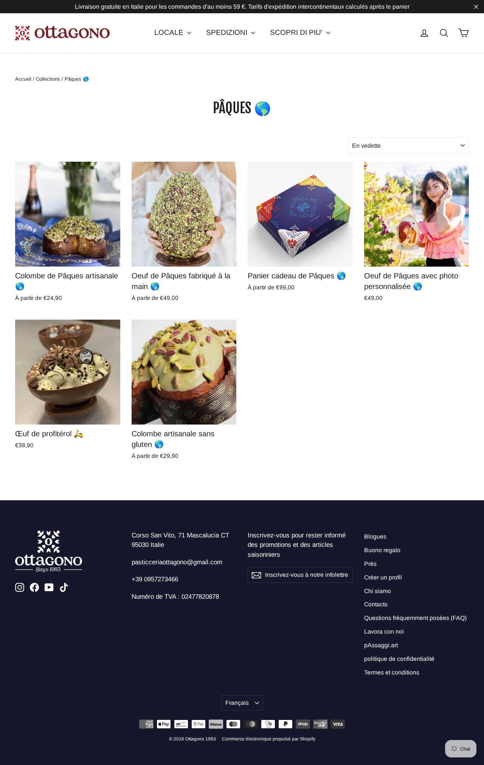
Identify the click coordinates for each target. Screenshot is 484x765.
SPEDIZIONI (227, 32)
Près (370, 563)
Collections (48, 79)
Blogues (375, 536)
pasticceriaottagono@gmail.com (177, 562)
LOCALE (169, 32)
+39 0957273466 (155, 579)
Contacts (376, 604)
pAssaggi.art (381, 645)
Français (237, 702)
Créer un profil (383, 577)
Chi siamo (377, 591)
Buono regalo (382, 550)
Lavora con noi (384, 631)
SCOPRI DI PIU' (297, 32)
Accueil (23, 79)
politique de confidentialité (399, 659)
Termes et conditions (391, 672)
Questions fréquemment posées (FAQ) (415, 618)
